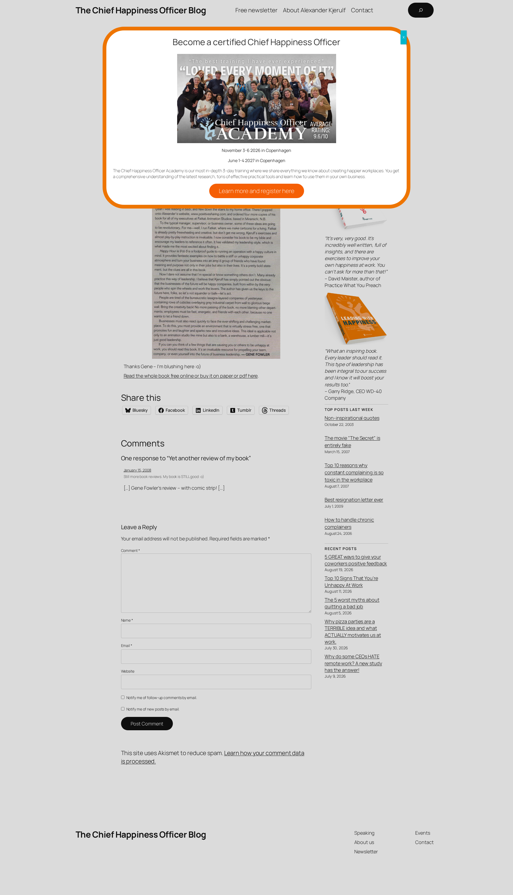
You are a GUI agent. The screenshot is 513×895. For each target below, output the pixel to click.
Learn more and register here (256, 191)
